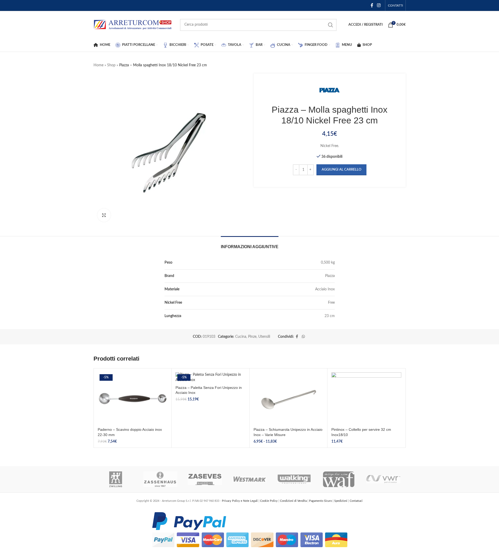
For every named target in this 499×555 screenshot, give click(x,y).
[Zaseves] (205, 479)
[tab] (249, 244)
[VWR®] (383, 479)
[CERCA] (331, 25)
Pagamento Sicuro (321, 500)
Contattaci (356, 500)
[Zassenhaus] (160, 479)
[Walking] (294, 479)
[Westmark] (249, 479)
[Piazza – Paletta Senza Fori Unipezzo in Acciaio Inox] (210, 377)
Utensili (264, 337)
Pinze (252, 337)
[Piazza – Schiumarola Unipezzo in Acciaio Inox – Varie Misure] (288, 398)
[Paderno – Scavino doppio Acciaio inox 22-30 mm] (133, 398)
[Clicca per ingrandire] (104, 215)
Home (98, 65)
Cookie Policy (269, 500)
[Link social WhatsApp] (303, 336)
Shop (111, 65)
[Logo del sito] (133, 24)
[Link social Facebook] (372, 5)
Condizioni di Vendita (294, 500)
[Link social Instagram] (378, 5)
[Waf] (338, 479)
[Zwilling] (116, 479)
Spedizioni (341, 500)
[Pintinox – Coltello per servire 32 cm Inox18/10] (366, 398)
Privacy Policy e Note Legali (240, 500)
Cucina (240, 337)
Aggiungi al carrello (341, 169)
